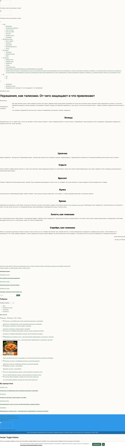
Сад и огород (10, 30)
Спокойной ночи (10, 67)
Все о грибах (9, 41)
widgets (70, 441)
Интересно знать (8, 39)
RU (3, 74)
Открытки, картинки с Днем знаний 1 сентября (13, 397)
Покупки (8, 33)
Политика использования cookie (9, 418)
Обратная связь (4, 420)
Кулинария (9, 26)
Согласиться (97, 444)
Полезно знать (10, 35)
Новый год (9, 63)
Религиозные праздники (24, 69)
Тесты (7, 48)
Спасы (7, 65)
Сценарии (9, 37)
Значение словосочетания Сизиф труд (11, 292)
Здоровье (5, 50)
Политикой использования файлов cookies (31, 445)
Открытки (6, 57)
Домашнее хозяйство (12, 28)
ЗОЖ (7, 56)
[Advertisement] (62, 137)
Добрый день (9, 61)
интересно (4, 100)
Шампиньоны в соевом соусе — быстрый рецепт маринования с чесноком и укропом (24, 411)
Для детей (9, 44)
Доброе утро (9, 59)
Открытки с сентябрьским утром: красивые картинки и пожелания (19, 390)
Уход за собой (10, 31)
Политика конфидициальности (9, 416)
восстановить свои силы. (76, 205)
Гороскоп (8, 43)
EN (6, 76)
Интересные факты (11, 46)
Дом (4, 24)
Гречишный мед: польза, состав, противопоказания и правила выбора (20, 404)
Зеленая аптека (10, 54)
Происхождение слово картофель (10, 285)
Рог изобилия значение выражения (10, 278)
